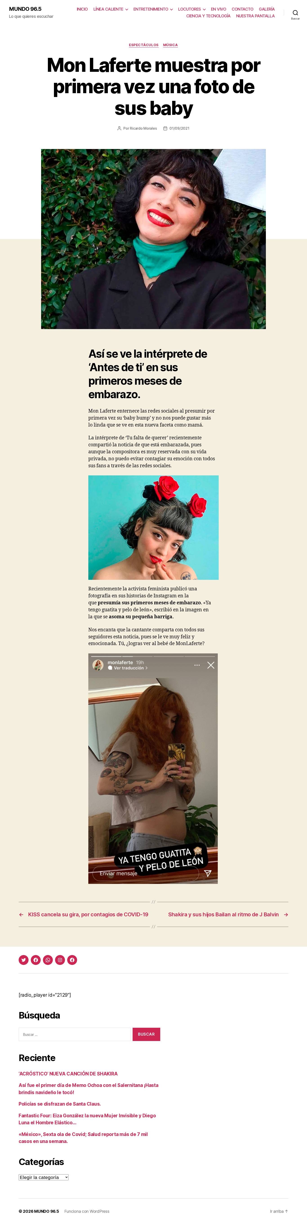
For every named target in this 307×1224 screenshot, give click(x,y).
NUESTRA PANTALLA (255, 16)
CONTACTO (242, 9)
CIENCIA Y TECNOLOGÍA (208, 16)
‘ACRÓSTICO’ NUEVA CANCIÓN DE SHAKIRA (68, 1074)
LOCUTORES (189, 9)
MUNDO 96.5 (25, 9)
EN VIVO (218, 9)
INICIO (82, 9)
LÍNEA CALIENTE (108, 9)
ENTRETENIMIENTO (150, 9)
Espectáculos (144, 45)
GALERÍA (267, 9)
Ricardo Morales (143, 128)
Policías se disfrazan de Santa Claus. (60, 1104)
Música (170, 45)
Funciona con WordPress (86, 1211)
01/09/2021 (179, 128)
